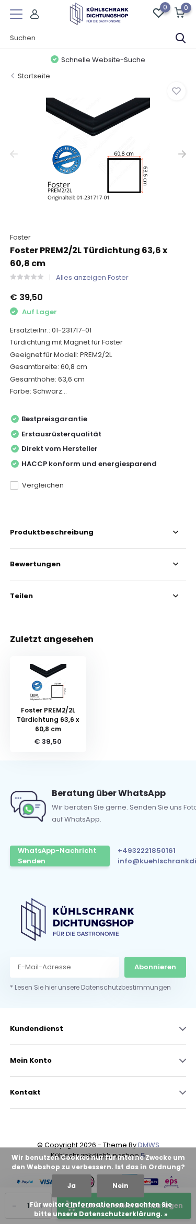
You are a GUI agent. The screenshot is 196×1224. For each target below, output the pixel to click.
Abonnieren (155, 967)
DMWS (148, 1145)
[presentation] (14, 154)
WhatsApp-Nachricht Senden (57, 856)
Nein (120, 1185)
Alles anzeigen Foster (92, 277)
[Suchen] (181, 38)
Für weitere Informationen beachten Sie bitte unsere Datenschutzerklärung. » (101, 1209)
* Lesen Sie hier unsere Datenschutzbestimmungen (90, 987)
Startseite (34, 76)
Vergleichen (43, 485)
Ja (71, 1185)
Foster (20, 237)
